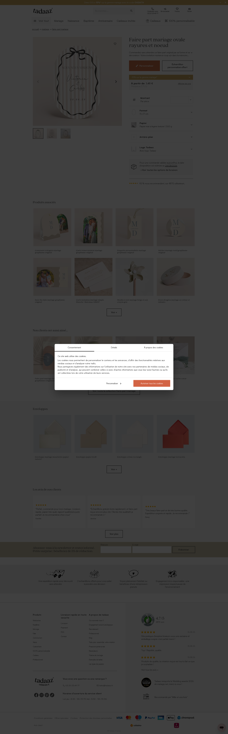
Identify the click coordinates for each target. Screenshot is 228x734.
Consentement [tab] (74, 347)
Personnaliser (112, 383)
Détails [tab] (114, 347)
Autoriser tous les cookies (152, 383)
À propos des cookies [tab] (153, 347)
